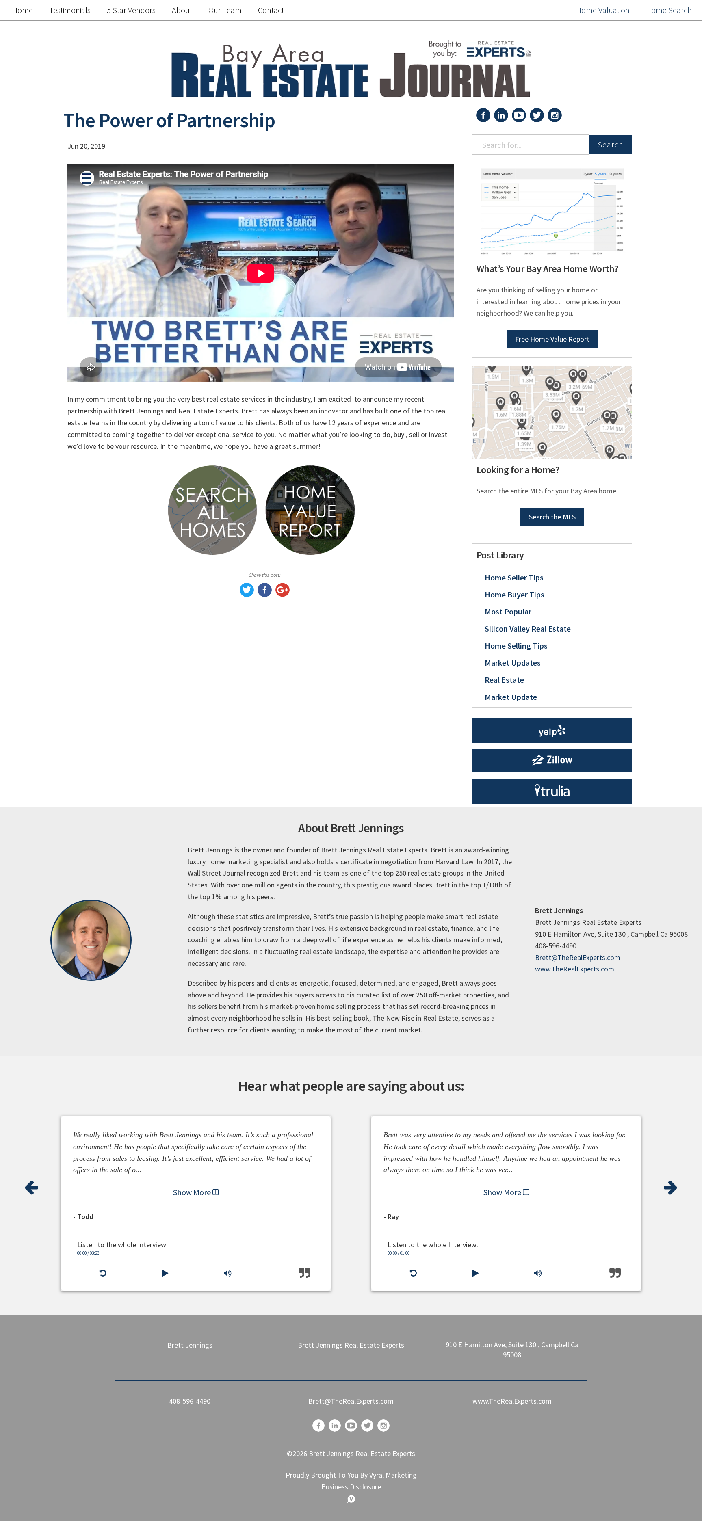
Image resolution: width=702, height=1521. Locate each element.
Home (22, 10)
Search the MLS (552, 516)
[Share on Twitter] (247, 594)
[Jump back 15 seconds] (102, 1273)
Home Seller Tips (514, 577)
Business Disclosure (351, 1486)
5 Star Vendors (131, 10)
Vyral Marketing (393, 1475)
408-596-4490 (189, 1401)
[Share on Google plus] (282, 594)
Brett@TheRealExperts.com (577, 957)
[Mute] (227, 1273)
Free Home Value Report (552, 339)
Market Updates (513, 663)
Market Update (511, 697)
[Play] (165, 1273)
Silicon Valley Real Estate (528, 628)
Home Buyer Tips (514, 594)
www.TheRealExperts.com (574, 969)
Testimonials (70, 10)
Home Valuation (603, 10)
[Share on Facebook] (265, 594)
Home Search (669, 10)
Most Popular (508, 611)
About (182, 10)
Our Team (225, 10)
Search (611, 144)
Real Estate (504, 680)
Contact (271, 10)
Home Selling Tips (516, 645)
